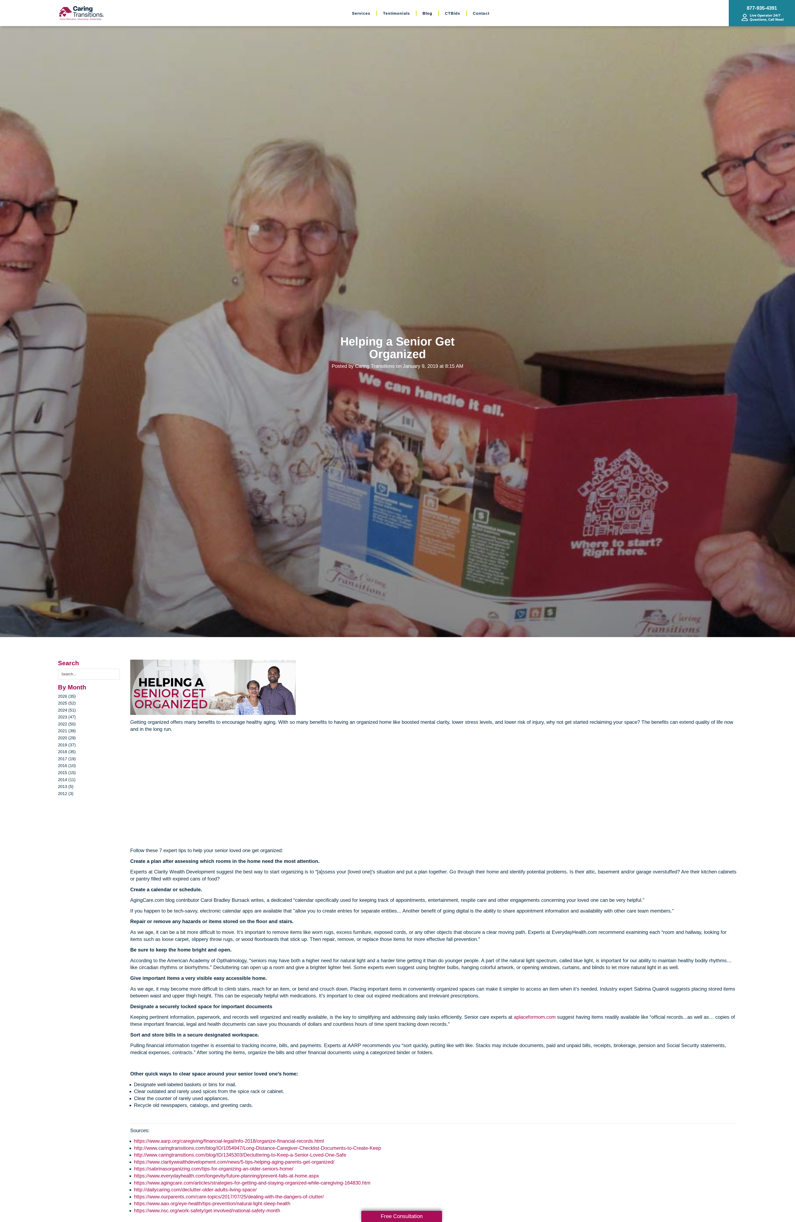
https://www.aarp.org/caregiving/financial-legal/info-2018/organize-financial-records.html (229, 1141)
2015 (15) (67, 772)
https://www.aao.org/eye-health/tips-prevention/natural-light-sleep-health (212, 1203)
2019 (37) (67, 745)
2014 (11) (67, 779)
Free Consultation (402, 1216)
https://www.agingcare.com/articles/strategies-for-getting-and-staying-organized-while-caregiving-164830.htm (252, 1183)
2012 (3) (65, 793)
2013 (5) (65, 786)
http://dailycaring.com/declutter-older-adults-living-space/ (195, 1189)
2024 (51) (67, 710)
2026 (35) (67, 696)
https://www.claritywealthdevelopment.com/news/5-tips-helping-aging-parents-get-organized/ (234, 1162)
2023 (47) (67, 717)
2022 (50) (67, 724)
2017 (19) (67, 759)
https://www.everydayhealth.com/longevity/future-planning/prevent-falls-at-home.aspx (226, 1176)
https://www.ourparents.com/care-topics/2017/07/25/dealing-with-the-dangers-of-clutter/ (229, 1196)
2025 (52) (67, 703)
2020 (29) (67, 738)
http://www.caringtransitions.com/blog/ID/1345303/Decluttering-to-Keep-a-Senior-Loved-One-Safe (240, 1155)
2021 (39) (67, 731)
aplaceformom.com (535, 1017)
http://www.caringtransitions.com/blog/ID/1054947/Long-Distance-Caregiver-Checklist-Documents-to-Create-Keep (257, 1148)
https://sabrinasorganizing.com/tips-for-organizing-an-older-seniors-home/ (213, 1168)
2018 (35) (67, 751)
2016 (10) (67, 765)
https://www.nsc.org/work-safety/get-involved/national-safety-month (207, 1210)
